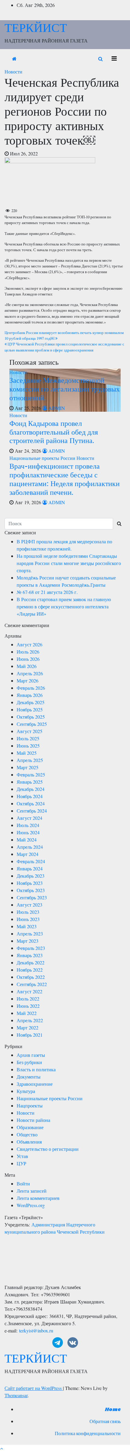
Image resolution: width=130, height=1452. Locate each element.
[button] (100, 58)
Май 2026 (27, 666)
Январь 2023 (30, 955)
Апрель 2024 (30, 847)
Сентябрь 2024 (32, 810)
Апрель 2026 (30, 673)
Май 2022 (27, 1013)
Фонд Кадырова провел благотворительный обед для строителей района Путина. (53, 431)
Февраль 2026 (31, 688)
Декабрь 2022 (30, 962)
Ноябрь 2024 (30, 796)
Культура (26, 1091)
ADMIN (56, 408)
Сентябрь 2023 (32, 897)
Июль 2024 (28, 825)
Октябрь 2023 (31, 890)
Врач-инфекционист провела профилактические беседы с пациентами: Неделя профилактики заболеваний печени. (64, 478)
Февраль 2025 (31, 774)
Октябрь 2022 (31, 977)
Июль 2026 (28, 651)
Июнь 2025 (28, 745)
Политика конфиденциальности (88, 1433)
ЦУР (21, 1163)
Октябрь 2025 (31, 717)
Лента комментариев (38, 1198)
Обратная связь (105, 1421)
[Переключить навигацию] (114, 58)
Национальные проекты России (42, 458)
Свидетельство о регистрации (48, 1149)
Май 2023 (27, 926)
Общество (27, 1134)
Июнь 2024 (28, 832)
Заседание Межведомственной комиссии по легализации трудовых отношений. (64, 388)
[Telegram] (57, 1342)
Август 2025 (29, 731)
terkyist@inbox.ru (36, 1330)
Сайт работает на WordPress (34, 1388)
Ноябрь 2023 (30, 883)
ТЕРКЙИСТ (36, 27)
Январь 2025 (30, 782)
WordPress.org (31, 1205)
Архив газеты (31, 1055)
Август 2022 (29, 991)
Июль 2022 (28, 998)
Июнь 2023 (28, 919)
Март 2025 (27, 767)
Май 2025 (27, 753)
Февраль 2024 (31, 861)
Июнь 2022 (28, 1006)
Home (113, 1409)
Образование (30, 1127)
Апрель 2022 (30, 1020)
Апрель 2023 (30, 933)
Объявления (29, 1141)
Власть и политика (36, 1069)
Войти (23, 1183)
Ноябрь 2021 (30, 1035)
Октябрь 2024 (31, 803)
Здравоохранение (35, 1084)
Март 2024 (27, 854)
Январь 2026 (30, 695)
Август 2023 (29, 904)
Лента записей (32, 1191)
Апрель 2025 (30, 760)
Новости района (33, 1120)
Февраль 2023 (31, 948)
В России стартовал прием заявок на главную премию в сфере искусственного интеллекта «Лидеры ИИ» (64, 606)
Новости (13, 71)
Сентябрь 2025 (32, 724)
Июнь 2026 (28, 659)
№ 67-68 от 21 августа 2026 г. (47, 592)
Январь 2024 (30, 868)
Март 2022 (27, 1027)
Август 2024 (29, 818)
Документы (29, 1076)
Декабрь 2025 (30, 702)
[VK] (72, 1342)
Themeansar (16, 1395)
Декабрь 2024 (30, 789)
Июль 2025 (28, 738)
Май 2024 (27, 839)
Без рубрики (29, 1062)
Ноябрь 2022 (30, 969)
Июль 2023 (28, 912)
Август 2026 (29, 644)
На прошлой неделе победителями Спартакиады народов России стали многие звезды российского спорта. (69, 563)
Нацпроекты (30, 1105)
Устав (22, 1156)
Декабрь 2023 (30, 876)
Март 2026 (27, 680)
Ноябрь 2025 (30, 709)
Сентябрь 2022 (32, 984)
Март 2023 (27, 941)
